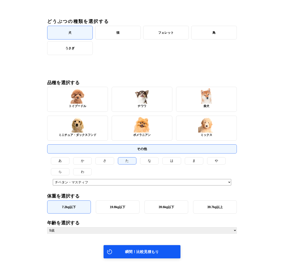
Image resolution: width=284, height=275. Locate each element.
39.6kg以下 (166, 207)
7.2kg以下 (69, 207)
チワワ (142, 106)
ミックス (206, 134)
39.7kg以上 (215, 207)
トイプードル (77, 106)
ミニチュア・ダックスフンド (77, 134)
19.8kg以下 (117, 207)
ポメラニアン (142, 134)
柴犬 (206, 106)
